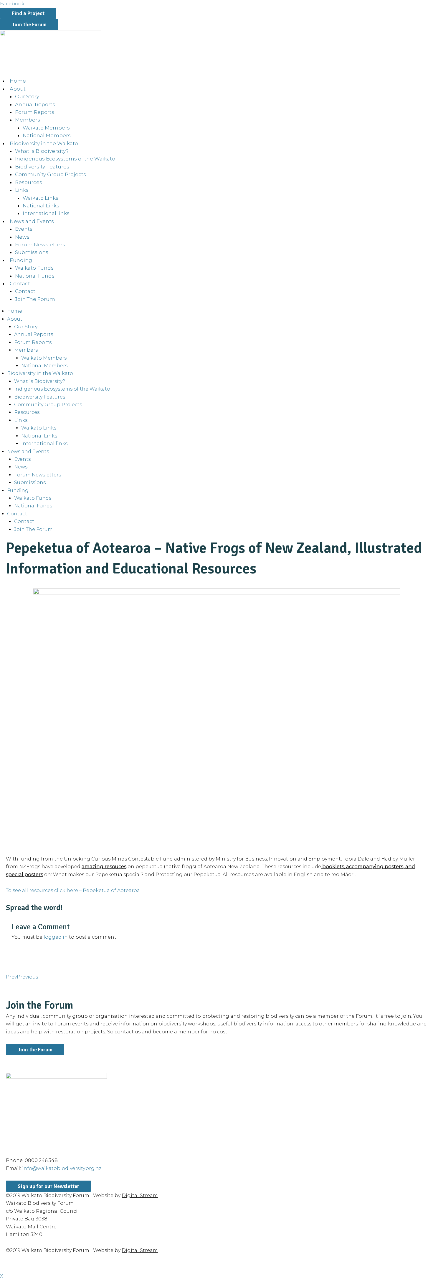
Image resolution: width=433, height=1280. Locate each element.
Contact (25, 291)
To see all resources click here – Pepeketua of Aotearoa (73, 890)
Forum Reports (34, 112)
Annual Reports (35, 104)
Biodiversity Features (42, 167)
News (22, 237)
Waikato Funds (34, 268)
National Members (47, 135)
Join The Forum (35, 299)
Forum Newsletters (40, 245)
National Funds (34, 276)
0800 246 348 (41, 1160)
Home (18, 81)
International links (46, 213)
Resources (28, 182)
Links (22, 190)
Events (23, 229)
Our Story (27, 96)
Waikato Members (46, 128)
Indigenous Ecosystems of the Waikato (65, 159)
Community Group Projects (50, 174)
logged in (56, 937)
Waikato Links (40, 198)
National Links (41, 206)
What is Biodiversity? (42, 151)
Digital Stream (140, 1195)
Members (27, 120)
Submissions (31, 252)
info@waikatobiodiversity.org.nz (61, 1168)
